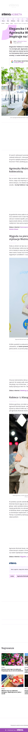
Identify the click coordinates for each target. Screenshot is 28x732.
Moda (11, 23)
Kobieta (7, 23)
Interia (2, 23)
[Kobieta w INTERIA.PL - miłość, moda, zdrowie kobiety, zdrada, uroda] (17, 14)
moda (12, 576)
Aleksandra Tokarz (22, 41)
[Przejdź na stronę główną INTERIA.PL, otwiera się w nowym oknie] (6, 14)
